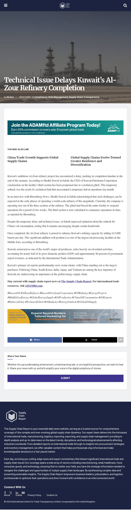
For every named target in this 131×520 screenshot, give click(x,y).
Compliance (40, 97)
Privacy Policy (34, 495)
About (7, 495)
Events (19, 495)
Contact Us (52, 495)
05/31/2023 (25, 97)
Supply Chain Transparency (84, 97)
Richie (10, 97)
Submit (65, 378)
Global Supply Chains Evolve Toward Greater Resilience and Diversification (96, 161)
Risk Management (58, 97)
